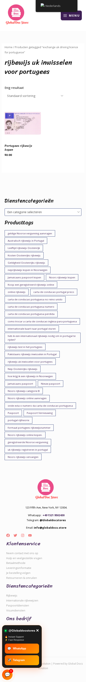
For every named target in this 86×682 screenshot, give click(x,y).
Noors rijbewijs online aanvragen (27, 398)
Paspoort (13, 412)
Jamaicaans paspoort (20, 383)
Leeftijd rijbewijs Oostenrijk (24, 247)
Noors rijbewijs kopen (62, 277)
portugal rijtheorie (18, 420)
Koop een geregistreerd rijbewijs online (31, 284)
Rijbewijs (11, 595)
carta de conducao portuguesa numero (31, 306)
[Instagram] (22, 535)
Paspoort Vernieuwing (40, 412)
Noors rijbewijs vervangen (23, 456)
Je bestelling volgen (18, 573)
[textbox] (41, 212)
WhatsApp (16, 648)
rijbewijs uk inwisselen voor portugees (30, 361)
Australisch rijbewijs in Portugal (26, 240)
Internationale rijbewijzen (22, 600)
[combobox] (43, 212)
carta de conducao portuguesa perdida (31, 313)
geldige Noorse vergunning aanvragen (30, 233)
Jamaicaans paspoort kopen (24, 277)
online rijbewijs (16, 291)
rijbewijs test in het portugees (25, 346)
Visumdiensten (15, 610)
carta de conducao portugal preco (53, 291)
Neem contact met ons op (22, 553)
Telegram (16, 660)
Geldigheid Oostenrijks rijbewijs (26, 262)
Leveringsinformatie (18, 568)
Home (9, 47)
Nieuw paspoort (50, 383)
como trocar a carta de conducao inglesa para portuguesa (42, 321)
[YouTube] (30, 535)
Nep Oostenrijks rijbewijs (22, 368)
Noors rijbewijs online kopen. (25, 434)
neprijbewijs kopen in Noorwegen (27, 269)
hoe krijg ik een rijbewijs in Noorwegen (30, 376)
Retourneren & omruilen (21, 578)
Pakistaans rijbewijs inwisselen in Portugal (32, 354)
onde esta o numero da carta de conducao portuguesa (40, 405)
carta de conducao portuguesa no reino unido (35, 299)
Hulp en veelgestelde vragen (24, 558)
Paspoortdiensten (17, 605)
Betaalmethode (15, 563)
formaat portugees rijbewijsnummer (29, 427)
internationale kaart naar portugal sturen (32, 328)
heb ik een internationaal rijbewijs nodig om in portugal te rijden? (42, 337)
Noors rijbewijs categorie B (24, 390)
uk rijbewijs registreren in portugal (28, 449)
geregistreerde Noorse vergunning (28, 442)
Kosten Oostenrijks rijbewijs (24, 255)
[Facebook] (8, 535)
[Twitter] (15, 535)
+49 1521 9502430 (53, 515)
